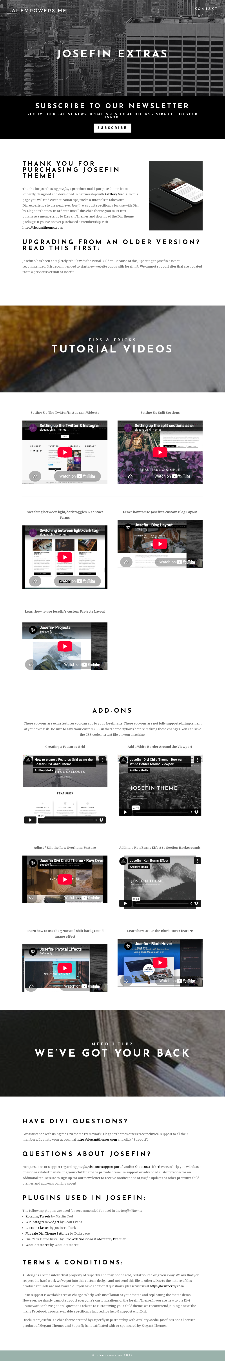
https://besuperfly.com (167, 1286)
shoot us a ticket (147, 1167)
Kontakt (206, 9)
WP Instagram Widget (42, 1222)
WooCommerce (37, 1245)
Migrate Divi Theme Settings (47, 1233)
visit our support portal (105, 1167)
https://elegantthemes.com (42, 228)
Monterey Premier (111, 1239)
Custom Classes (37, 1228)
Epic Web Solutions (78, 1239)
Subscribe (112, 128)
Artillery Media (116, 194)
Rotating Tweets (38, 1216)
